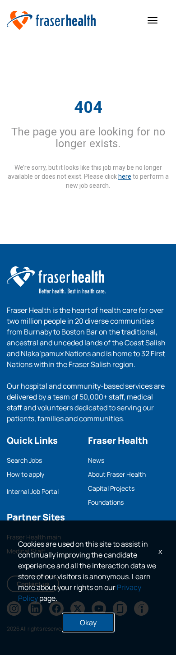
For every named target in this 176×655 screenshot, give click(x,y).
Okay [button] (88, 622)
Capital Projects (111, 488)
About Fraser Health (117, 474)
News (96, 460)
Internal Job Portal (33, 491)
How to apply (25, 474)
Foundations (106, 502)
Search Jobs (24, 460)
